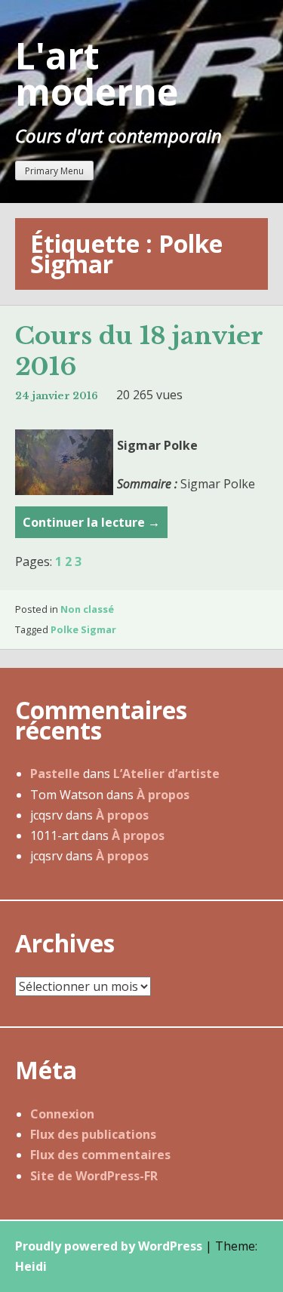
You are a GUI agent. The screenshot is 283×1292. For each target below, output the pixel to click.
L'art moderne (96, 73)
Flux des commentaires (100, 1154)
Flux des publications (93, 1134)
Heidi (31, 1266)
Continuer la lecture (91, 526)
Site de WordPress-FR (94, 1175)
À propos (163, 794)
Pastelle (55, 773)
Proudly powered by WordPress (108, 1246)
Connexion (62, 1114)
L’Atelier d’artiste (166, 773)
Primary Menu (54, 171)
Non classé (87, 609)
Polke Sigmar (83, 629)
